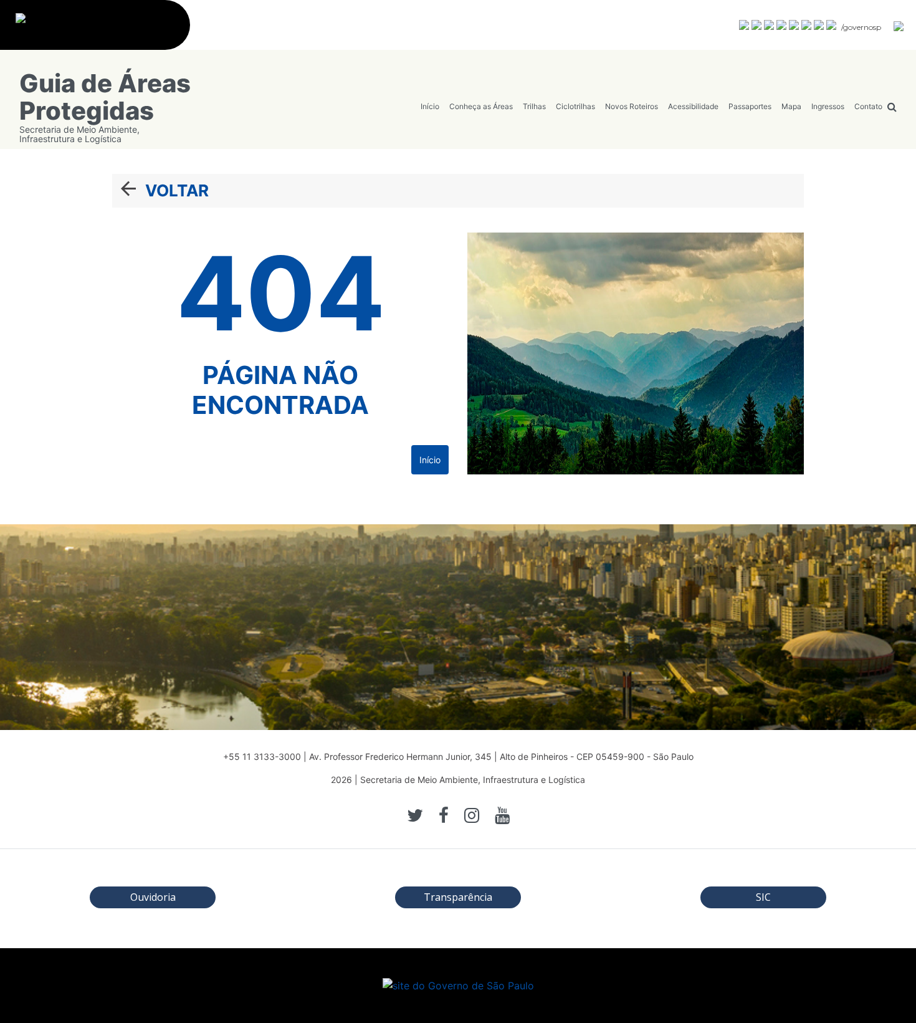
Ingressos (827, 106)
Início (430, 106)
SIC (763, 897)
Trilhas (534, 106)
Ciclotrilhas (575, 106)
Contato (868, 106)
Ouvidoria (153, 897)
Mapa (791, 106)
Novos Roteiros (631, 106)
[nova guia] (899, 25)
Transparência (458, 897)
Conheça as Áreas (481, 106)
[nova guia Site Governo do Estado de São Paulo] (101, 32)
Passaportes (749, 106)
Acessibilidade (693, 106)
